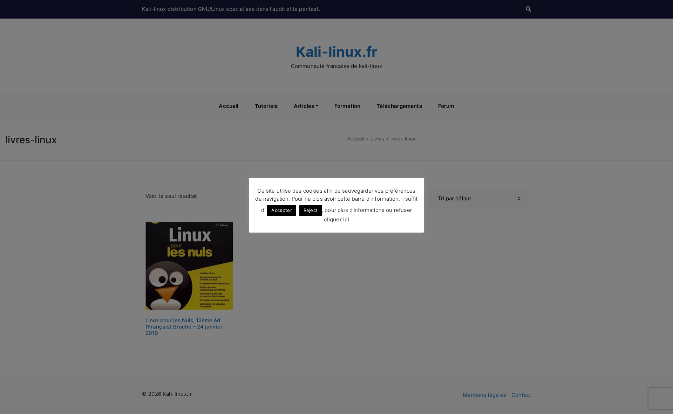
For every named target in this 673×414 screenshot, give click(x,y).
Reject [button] (311, 210)
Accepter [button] (281, 210)
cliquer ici (336, 219)
